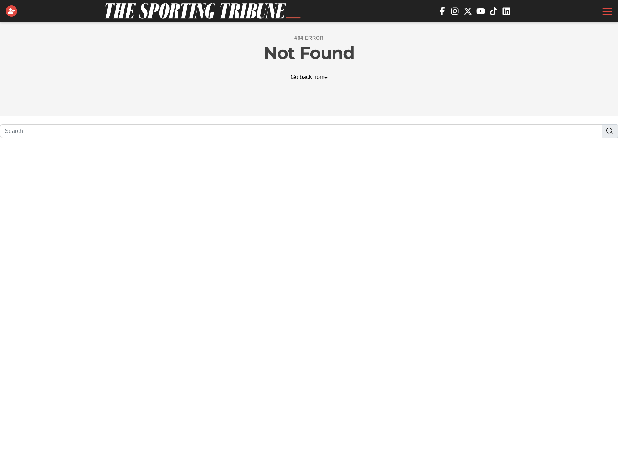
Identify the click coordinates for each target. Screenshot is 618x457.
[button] (606, 11)
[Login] (13, 11)
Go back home (309, 77)
